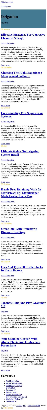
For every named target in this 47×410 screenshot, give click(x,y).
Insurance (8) (11, 392)
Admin (4, 43)
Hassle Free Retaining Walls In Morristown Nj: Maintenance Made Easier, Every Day (21, 193)
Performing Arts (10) (14, 386)
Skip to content (7, 2)
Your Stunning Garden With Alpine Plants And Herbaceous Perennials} (20, 342)
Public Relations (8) (14, 395)
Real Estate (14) (12, 381)
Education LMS (34, 406)
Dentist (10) (10, 388)
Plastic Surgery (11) (14, 383)
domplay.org (6, 6)
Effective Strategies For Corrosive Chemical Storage (23, 36)
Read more (5, 65)
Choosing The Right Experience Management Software (21, 74)
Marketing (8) (11, 401)
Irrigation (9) (11, 390)
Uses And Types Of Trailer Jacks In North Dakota (22, 268)
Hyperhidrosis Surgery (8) (16, 397)
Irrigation (10, 43)
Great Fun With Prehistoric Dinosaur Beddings (19, 230)
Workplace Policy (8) (14, 399)
